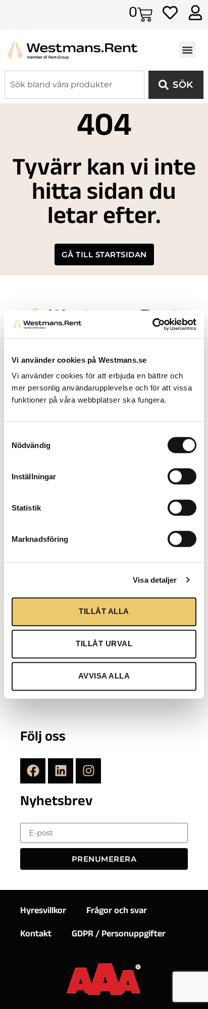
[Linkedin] (60, 770)
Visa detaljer (155, 580)
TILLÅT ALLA (104, 611)
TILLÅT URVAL (104, 643)
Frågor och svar (116, 911)
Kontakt (35, 934)
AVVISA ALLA (104, 675)
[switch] (182, 476)
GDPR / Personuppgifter (119, 934)
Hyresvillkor (43, 911)
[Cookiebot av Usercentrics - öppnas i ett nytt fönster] (152, 324)
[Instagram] (88, 770)
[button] (187, 49)
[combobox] (74, 85)
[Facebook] (32, 770)
